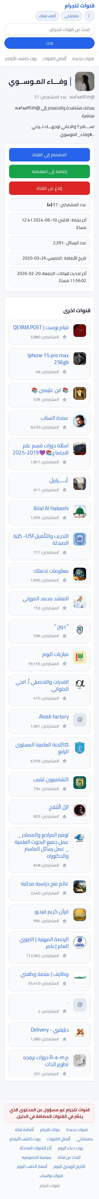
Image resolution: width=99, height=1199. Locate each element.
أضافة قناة (24, 1129)
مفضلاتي (71, 16)
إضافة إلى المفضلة (49, 171)
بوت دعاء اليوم (70, 1148)
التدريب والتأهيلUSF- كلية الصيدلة (41, 540)
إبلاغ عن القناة (49, 188)
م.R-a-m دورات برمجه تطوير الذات (46, 1061)
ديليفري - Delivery (50, 1029)
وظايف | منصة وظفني (45, 974)
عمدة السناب (55, 417)
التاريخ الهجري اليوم (69, 1166)
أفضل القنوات (54, 58)
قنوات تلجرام (80, 5)
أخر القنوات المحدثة (35, 1148)
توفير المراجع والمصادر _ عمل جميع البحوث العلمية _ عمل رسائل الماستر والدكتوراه (42, 845)
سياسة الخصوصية (36, 1157)
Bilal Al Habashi (51, 508)
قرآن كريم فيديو (52, 911)
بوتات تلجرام (50, 1129)
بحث (49, 43)
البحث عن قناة (69, 1157)
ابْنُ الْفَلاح (59, 807)
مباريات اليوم (55, 654)
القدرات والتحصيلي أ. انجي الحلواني (42, 685)
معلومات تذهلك (51, 570)
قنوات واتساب (51, 1175)
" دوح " (61, 626)
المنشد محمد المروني (46, 598)
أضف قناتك (47, 16)
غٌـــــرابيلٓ (59, 480)
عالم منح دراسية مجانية (45, 883)
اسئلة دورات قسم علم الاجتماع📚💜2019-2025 (41, 449)
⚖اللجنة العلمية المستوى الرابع (42, 748)
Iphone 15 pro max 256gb (48, 359)
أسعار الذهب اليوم (32, 1166)
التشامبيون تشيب (51, 779)
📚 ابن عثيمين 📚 (50, 390)
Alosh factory (54, 716)
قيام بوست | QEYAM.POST (41, 327)
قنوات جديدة (83, 58)
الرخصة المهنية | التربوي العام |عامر (44, 943)
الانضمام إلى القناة (49, 154)
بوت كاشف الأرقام (21, 58)
